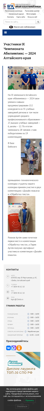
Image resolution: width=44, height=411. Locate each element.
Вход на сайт (32, 17)
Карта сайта (21, 17)
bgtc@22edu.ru (17, 299)
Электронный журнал (16, 14)
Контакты (10, 17)
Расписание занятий (32, 11)
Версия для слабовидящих (24, 27)
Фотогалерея (31, 14)
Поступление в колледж (13, 11)
